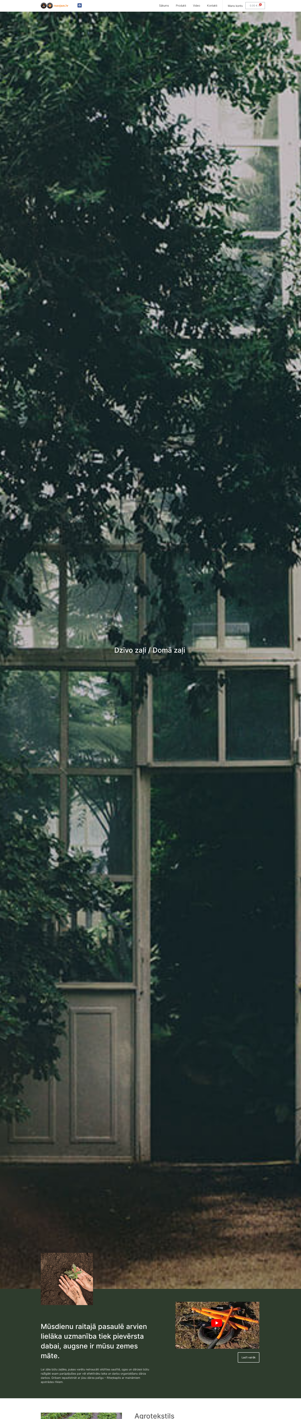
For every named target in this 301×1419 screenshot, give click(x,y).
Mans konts (235, 5)
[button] (248, 1357)
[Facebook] (80, 5)
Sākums (164, 5)
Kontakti (212, 5)
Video (196, 5)
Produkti (181, 5)
